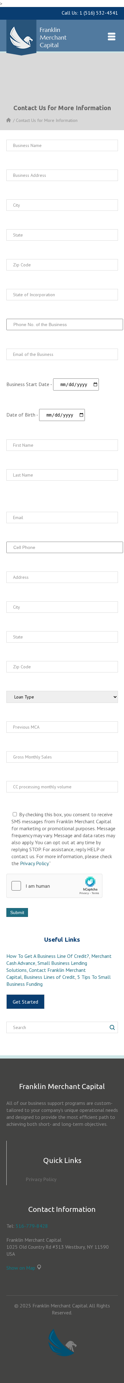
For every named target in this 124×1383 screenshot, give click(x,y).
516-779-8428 (32, 1226)
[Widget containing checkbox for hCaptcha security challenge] (54, 886)
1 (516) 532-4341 (98, 13)
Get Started (25, 1002)
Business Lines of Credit (49, 977)
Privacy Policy (34, 863)
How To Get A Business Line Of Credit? (47, 956)
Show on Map (20, 1268)
